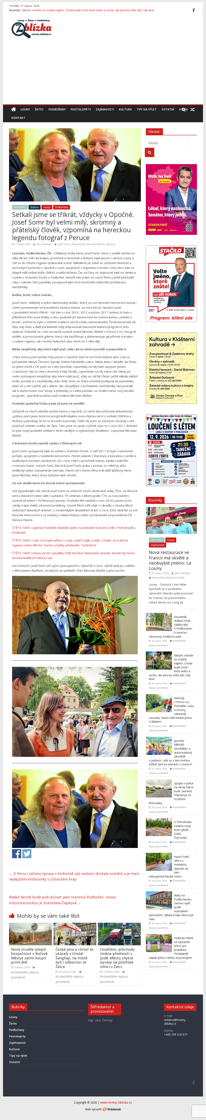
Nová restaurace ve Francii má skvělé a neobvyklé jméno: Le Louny (170, 560)
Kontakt (18, 118)
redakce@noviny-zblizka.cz (175, 1022)
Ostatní (168, 109)
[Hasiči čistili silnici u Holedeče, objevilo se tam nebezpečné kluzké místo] (159, 855)
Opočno (111, 244)
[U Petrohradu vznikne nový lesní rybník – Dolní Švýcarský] (159, 820)
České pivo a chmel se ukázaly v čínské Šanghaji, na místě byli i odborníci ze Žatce (74, 958)
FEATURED (20, 207)
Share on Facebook (16, 853)
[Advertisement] (103, 74)
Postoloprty (81, 109)
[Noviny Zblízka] (13, 109)
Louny (25, 109)
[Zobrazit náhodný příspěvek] (192, 109)
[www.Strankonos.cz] (112, 1109)
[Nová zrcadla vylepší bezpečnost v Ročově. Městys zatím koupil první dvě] (30, 925)
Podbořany (57, 109)
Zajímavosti (105, 109)
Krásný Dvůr (78, 244)
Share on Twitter (26, 853)
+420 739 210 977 (175, 1034)
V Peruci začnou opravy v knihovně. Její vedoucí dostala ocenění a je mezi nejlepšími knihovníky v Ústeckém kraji (74, 876)
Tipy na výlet (147, 109)
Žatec (39, 109)
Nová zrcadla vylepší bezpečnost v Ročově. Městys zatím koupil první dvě (29, 956)
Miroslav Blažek (96, 244)
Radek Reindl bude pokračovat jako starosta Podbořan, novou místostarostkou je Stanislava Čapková (62, 900)
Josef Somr (64, 244)
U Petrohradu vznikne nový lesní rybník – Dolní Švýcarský (183, 829)
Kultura (125, 109)
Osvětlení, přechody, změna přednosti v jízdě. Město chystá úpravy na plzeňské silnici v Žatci (117, 958)
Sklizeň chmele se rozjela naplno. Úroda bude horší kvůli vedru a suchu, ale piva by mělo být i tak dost (88, 10)
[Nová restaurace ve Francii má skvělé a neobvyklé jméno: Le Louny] (171, 509)
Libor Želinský (44, 244)
